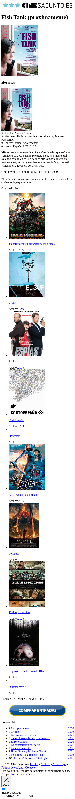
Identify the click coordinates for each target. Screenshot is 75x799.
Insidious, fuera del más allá (27, 754)
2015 (21, 367)
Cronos (15, 731)
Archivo (45, 764)
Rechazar (16, 774)
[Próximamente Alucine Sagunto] (16, 129)
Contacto (30, 767)
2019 (21, 500)
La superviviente (20, 728)
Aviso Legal (59, 764)
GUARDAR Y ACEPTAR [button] (17, 795)
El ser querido (19, 741)
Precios (34, 764)
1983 (21, 308)
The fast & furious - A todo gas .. (31, 758)
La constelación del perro (25, 744)
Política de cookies (12, 767)
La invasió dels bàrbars (24, 735)
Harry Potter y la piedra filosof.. (29, 751)
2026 (71, 728)
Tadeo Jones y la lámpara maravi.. (30, 738)
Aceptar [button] (6, 774)
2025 (21, 618)
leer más (27, 774)
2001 (71, 751)
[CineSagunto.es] (37, 8)
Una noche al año (21, 748)
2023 (21, 250)
